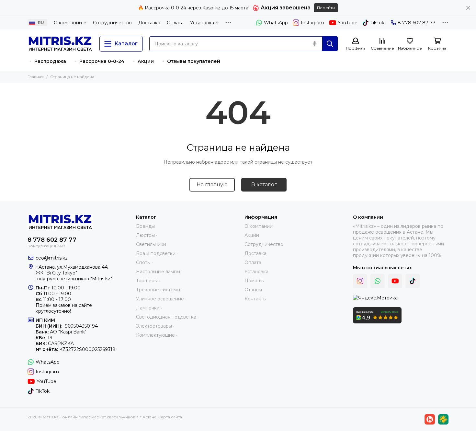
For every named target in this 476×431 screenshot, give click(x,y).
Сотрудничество (112, 23)
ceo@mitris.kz (52, 258)
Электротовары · (155, 326)
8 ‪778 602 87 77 (417, 23)
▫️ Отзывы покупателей (190, 61)
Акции (251, 235)
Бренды (145, 226)
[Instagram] (360, 281)
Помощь (254, 281)
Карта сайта (170, 416)
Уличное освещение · (161, 299)
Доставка (149, 23)
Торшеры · (148, 281)
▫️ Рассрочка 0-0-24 (98, 61)
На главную (212, 184)
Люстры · (146, 235)
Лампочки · (149, 308)
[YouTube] (395, 281)
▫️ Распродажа (47, 61)
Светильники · (152, 244)
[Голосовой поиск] (314, 43)
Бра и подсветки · (157, 253)
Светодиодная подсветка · (167, 317)
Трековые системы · (159, 290)
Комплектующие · (156, 335)
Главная (36, 76)
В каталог (264, 184)
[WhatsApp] (377, 281)
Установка (202, 23)
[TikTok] (412, 281)
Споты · (144, 262)
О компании (68, 23)
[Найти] (330, 43)
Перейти (326, 7)
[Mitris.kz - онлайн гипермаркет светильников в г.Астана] (60, 44)
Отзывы (253, 290)
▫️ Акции (142, 61)
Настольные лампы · (159, 271)
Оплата (175, 23)
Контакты (255, 299)
